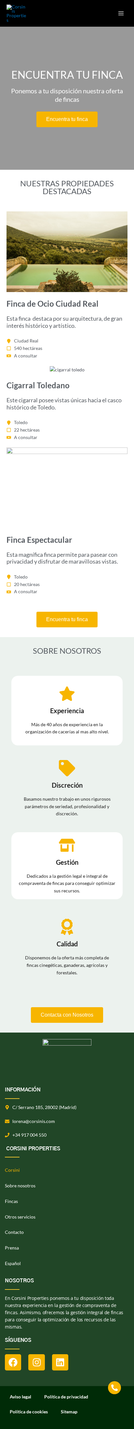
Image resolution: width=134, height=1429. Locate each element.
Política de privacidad (66, 1396)
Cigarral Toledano (38, 385)
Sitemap (69, 1411)
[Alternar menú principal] (121, 13)
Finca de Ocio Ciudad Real (53, 303)
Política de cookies (29, 1411)
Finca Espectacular (39, 539)
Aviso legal (20, 1396)
